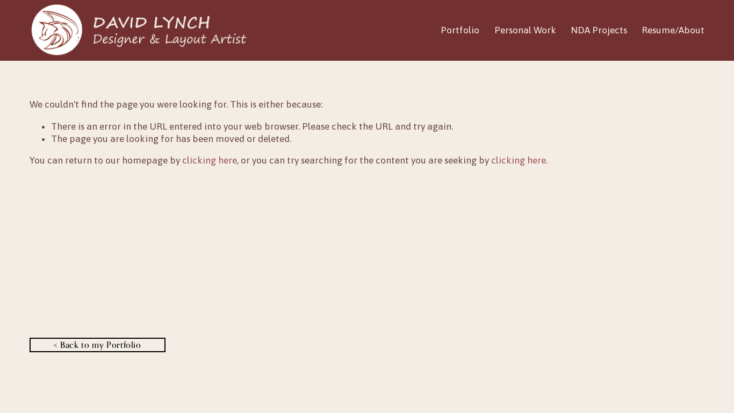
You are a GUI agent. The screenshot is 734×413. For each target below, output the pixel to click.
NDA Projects (599, 30)
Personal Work (525, 30)
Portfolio (460, 30)
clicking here (209, 160)
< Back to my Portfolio (97, 344)
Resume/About (673, 30)
